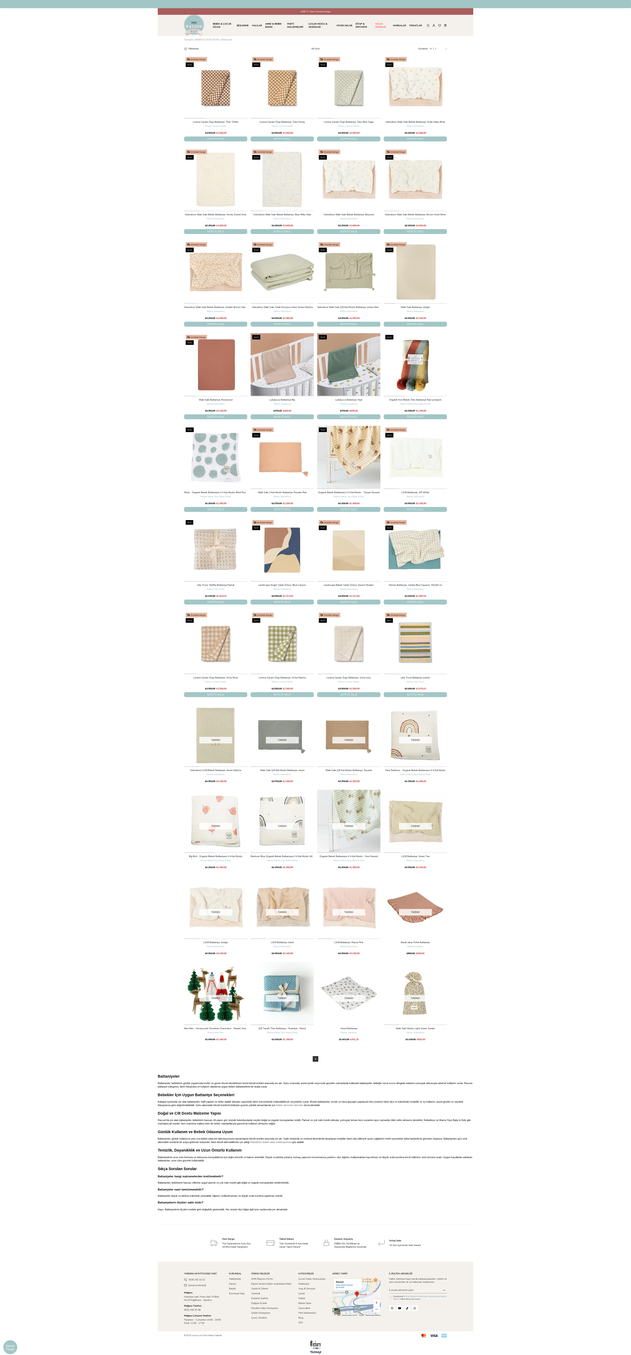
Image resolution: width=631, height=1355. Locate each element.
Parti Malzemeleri (307, 1312)
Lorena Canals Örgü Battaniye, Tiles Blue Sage (349, 121)
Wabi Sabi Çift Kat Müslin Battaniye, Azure (282, 770)
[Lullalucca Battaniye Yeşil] (348, 364)
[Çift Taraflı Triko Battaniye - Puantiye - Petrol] (282, 993)
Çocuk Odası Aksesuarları (312, 1278)
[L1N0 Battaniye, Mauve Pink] (348, 907)
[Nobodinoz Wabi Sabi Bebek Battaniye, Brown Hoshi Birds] (415, 179)
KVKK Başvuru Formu (262, 1278)
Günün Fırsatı (10, 1347)
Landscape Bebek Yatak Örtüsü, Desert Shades (349, 585)
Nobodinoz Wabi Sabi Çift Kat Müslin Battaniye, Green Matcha (348, 307)
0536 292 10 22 (196, 1279)
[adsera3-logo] (315, 1344)
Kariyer (232, 1283)
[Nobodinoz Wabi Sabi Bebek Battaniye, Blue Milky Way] (282, 179)
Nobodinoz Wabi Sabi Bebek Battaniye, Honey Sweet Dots (215, 214)
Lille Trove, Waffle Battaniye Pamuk (215, 585)
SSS (300, 1322)
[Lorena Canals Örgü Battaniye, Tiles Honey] (282, 87)
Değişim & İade (259, 1303)
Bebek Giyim (304, 1303)
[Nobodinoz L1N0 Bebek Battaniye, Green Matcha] (215, 735)
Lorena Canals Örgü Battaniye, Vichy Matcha (282, 677)
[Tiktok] (407, 1308)
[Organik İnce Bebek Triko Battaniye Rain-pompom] (415, 364)
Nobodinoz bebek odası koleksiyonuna (271, 1142)
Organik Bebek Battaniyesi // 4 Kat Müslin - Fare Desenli (349, 856)
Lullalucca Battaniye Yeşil (348, 399)
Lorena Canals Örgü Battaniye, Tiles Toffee (215, 121)
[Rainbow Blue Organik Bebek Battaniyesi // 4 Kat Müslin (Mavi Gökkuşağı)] (282, 821)
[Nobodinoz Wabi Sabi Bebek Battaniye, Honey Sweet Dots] (215, 179)
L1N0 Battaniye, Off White (415, 492)
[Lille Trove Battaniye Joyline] (415, 642)
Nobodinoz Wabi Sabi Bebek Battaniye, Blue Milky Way (282, 214)
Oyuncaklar (304, 1308)
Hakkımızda (235, 1278)
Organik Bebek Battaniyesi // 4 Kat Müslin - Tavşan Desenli (349, 492)
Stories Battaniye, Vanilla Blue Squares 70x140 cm (415, 585)
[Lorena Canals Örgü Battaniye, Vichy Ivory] (348, 642)
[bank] (434, 1336)
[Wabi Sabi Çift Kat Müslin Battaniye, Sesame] (348, 735)
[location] (356, 1296)
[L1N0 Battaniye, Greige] (215, 907)
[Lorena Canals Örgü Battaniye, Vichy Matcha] (282, 642)
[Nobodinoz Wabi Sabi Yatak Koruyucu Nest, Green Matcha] (282, 272)
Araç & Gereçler (306, 1288)
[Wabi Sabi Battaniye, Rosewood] (215, 364)
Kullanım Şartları (259, 1298)
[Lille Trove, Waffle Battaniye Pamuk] (215, 550)
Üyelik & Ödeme (259, 1288)
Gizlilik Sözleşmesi (260, 1312)
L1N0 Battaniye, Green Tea (415, 856)
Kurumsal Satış (237, 1293)
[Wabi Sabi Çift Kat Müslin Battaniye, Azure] (282, 735)
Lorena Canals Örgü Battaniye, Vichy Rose (215, 677)
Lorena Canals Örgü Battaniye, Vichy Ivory (349, 677)
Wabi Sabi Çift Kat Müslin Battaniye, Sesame (349, 770)
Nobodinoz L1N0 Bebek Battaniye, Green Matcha (215, 770)
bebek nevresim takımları (289, 1105)
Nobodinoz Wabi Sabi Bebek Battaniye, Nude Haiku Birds (415, 121)
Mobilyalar (303, 1283)
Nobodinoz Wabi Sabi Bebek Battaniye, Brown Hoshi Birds (415, 214)
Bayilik (232, 1288)
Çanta (301, 1293)
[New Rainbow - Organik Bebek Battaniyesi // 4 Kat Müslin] (415, 735)
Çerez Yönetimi (259, 1317)
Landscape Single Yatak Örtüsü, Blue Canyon (282, 585)
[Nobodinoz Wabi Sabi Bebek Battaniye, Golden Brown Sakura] (215, 272)
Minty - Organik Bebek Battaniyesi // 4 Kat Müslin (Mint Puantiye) (215, 492)
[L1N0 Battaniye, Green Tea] (415, 821)
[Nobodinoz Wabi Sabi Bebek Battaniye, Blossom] (348, 179)
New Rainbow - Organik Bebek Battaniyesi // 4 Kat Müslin (415, 770)
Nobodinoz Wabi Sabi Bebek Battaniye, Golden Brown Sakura (215, 307)
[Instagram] (392, 1308)
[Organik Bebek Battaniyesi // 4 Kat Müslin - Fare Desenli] (348, 821)
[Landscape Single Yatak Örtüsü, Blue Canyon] (282, 550)
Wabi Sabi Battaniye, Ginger (415, 307)
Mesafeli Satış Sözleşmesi (264, 1308)
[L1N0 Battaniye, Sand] (282, 907)
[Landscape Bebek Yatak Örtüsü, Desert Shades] (348, 550)
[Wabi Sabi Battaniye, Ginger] (415, 272)
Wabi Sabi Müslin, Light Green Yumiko (415, 1028)
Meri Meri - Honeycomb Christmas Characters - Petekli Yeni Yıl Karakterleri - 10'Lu (215, 1028)
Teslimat (255, 1293)
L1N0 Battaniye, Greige (216, 942)
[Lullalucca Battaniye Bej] (282, 364)
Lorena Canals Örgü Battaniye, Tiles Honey (282, 121)
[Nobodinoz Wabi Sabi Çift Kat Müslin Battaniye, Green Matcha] (348, 272)
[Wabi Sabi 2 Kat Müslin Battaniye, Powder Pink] (282, 457)
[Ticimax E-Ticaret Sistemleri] (315, 1352)
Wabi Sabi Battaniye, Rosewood (216, 399)
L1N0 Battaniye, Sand (282, 942)
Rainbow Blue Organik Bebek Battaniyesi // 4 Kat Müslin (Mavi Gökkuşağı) (282, 856)
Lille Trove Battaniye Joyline (415, 677)
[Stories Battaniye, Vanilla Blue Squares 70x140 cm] (415, 550)
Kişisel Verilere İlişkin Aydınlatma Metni (271, 1283)
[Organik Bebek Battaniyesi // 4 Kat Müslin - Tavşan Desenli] (348, 457)
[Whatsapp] (415, 1308)
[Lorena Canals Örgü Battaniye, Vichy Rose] (215, 642)
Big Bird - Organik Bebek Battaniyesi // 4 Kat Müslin (215, 856)
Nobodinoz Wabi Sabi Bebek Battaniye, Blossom (349, 214)
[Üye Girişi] (434, 25)
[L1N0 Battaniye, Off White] (415, 457)
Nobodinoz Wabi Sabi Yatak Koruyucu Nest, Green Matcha (282, 307)
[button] (194, 118)
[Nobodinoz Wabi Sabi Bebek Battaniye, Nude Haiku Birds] (415, 87)
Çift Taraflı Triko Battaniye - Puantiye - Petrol (282, 1028)
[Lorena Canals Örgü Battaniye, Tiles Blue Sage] (348, 87)
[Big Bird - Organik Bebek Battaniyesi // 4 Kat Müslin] (215, 821)
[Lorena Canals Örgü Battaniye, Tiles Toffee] (215, 87)
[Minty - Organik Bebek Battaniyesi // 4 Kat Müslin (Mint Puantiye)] (215, 457)
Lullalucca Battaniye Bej (282, 399)
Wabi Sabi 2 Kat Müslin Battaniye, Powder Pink (282, 492)
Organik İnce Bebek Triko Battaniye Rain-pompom (415, 399)
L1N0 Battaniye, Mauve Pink (348, 942)
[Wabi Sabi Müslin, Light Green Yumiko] (415, 993)
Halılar (301, 1298)
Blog (300, 1317)
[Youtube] (400, 1308)
